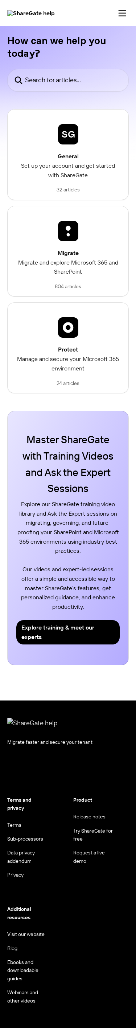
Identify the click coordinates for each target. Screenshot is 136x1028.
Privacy (15, 875)
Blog (12, 948)
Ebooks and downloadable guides (22, 970)
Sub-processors (25, 839)
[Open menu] (122, 13)
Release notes (89, 816)
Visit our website (26, 934)
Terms (14, 825)
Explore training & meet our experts (57, 632)
